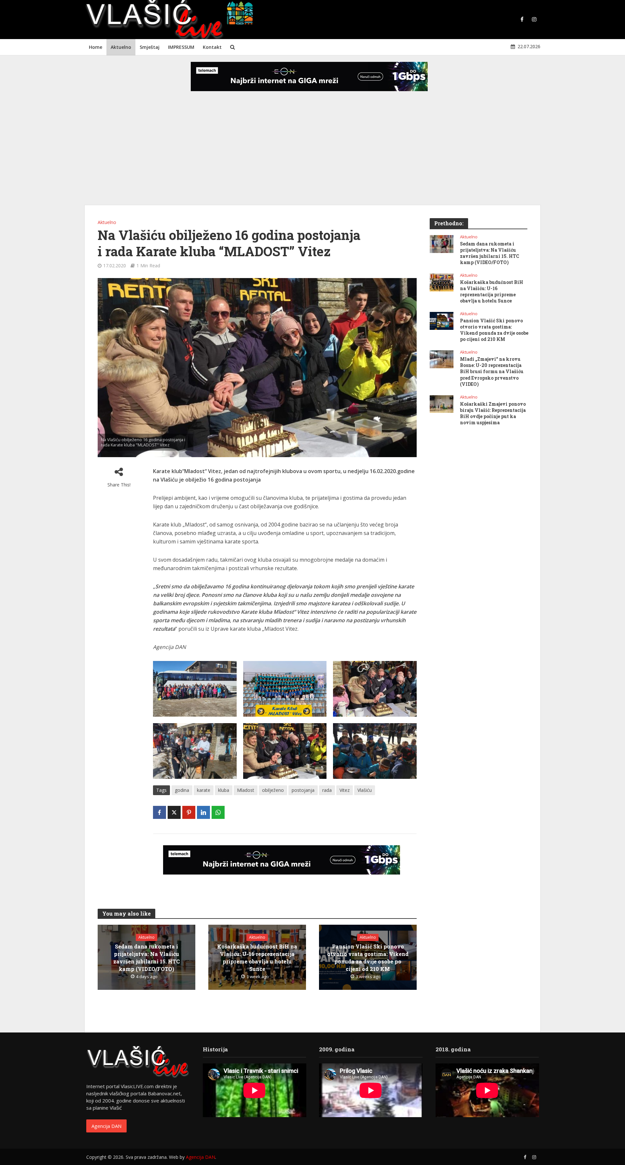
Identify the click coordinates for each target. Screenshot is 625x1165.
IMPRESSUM (181, 47)
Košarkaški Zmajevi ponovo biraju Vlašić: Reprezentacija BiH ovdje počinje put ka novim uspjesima (493, 413)
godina (182, 790)
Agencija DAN (106, 1126)
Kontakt (212, 47)
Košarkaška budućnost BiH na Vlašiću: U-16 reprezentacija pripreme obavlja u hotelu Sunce (257, 957)
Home (95, 47)
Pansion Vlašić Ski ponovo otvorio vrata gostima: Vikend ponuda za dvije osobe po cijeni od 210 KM (368, 957)
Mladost (245, 790)
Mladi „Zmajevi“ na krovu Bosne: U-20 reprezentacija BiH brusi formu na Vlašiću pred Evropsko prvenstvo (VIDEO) (491, 371)
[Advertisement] (312, 153)
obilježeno (273, 790)
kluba (223, 790)
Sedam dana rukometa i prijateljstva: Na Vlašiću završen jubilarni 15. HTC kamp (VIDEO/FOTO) (146, 957)
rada (327, 790)
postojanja (303, 790)
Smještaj (150, 47)
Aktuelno (121, 47)
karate (203, 790)
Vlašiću (364, 790)
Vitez (345, 790)
